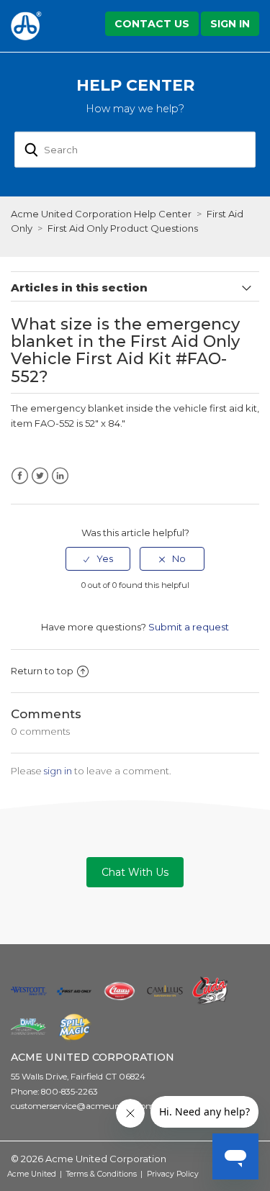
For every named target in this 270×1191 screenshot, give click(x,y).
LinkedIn (60, 476)
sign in (58, 770)
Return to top (42, 670)
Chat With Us (135, 872)
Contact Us (151, 23)
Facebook (20, 476)
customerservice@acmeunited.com (83, 1106)
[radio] (98, 558)
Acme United (31, 1174)
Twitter (40, 476)
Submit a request (188, 627)
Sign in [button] (230, 23)
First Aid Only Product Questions (123, 228)
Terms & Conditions (101, 1174)
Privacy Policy (173, 1174)
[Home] (45, 26)
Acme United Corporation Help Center (101, 213)
